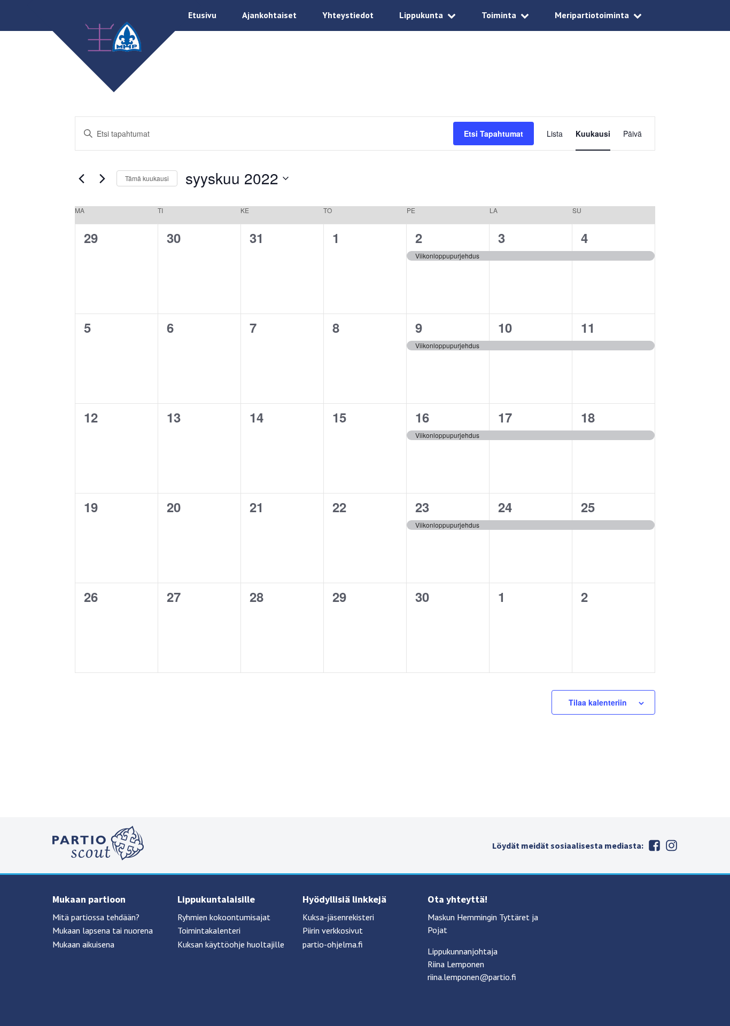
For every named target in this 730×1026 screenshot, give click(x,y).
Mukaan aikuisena (83, 944)
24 (505, 507)
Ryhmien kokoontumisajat (223, 917)
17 (505, 417)
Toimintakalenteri (208, 930)
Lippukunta (421, 15)
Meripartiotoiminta (592, 15)
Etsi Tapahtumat (493, 133)
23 (422, 507)
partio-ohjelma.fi (332, 944)
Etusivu (202, 15)
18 (588, 417)
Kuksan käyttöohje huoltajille (230, 944)
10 (505, 327)
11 (588, 327)
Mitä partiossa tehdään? (95, 917)
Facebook (654, 845)
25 (588, 507)
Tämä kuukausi (147, 178)
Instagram (671, 845)
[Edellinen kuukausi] (81, 178)
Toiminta (499, 15)
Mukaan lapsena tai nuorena (102, 930)
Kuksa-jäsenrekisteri (338, 917)
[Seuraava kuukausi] (102, 178)
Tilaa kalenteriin (598, 702)
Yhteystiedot (348, 15)
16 (422, 417)
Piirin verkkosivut (332, 930)
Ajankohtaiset (269, 15)
